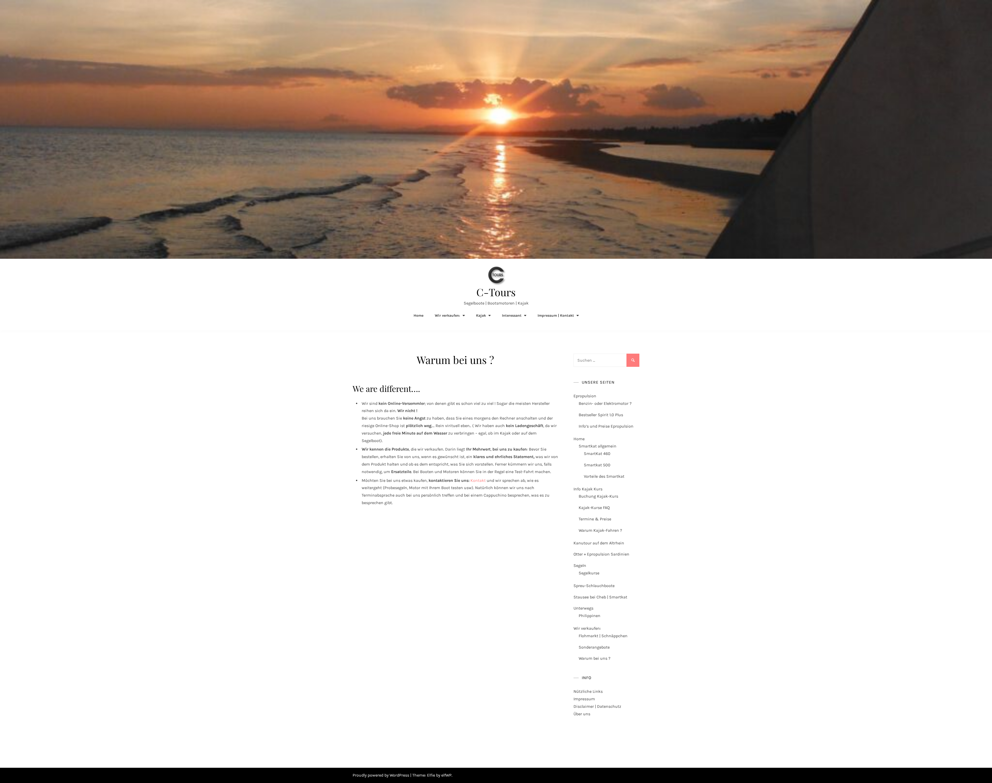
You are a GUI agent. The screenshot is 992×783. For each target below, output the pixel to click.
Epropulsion (585, 395)
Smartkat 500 (597, 464)
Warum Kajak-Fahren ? (600, 530)
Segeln (580, 565)
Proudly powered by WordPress (381, 775)
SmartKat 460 (597, 453)
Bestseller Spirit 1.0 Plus (601, 414)
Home (418, 315)
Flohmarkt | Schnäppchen (603, 635)
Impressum (584, 698)
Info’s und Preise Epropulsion (606, 426)
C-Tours (496, 292)
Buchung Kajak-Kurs (598, 496)
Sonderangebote (594, 647)
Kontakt (478, 480)
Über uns (582, 713)
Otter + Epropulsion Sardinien (601, 554)
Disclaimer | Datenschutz (597, 706)
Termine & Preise (595, 518)
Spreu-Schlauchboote (594, 585)
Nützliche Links (588, 691)
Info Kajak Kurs (588, 488)
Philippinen (589, 615)
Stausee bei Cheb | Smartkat (600, 597)
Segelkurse (589, 573)
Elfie (431, 775)
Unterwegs (583, 608)
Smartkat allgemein (597, 446)
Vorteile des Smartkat (604, 476)
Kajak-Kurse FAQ (594, 507)
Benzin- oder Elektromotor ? (605, 403)
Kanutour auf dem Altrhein (599, 543)
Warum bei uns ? (594, 658)
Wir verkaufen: (587, 628)
